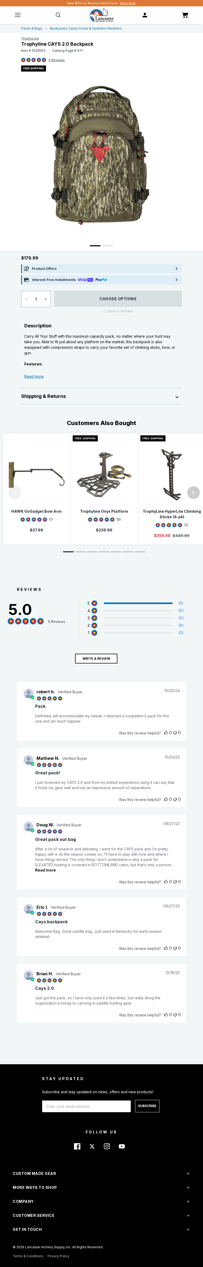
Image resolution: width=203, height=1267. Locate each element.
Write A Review (96, 659)
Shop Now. (128, 3)
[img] (23, 60)
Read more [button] (45, 870)
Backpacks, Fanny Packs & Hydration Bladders (86, 28)
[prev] (14, 492)
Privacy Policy (58, 1256)
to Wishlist (120, 311)
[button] (1, 492)
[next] (193, 492)
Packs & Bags (31, 28)
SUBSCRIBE (147, 1106)
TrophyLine (30, 38)
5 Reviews (57, 60)
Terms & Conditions (28, 1256)
